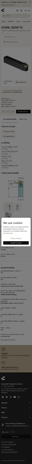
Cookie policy (9, 233)
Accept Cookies (16, 243)
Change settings (16, 238)
